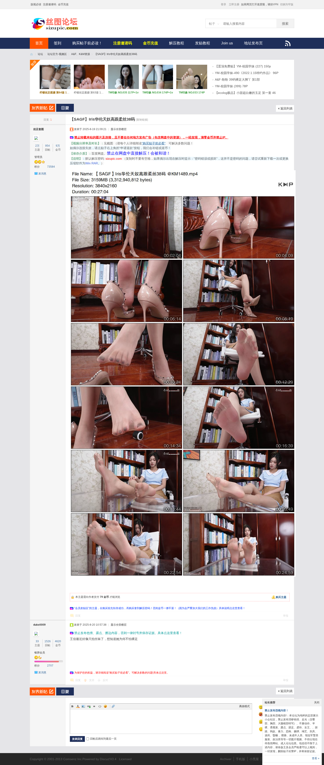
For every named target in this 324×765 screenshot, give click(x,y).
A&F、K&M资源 (80, 54)
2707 (50, 665)
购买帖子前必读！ (87, 43)
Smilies (105, 706)
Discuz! (105, 759)
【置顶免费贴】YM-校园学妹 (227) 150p (243, 66)
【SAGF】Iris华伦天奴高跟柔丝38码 (115, 54)
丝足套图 (38, 129)
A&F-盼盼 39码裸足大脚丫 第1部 (237, 79)
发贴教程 (202, 43)
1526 (48, 641)
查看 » (315, 758)
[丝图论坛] (59, 30)
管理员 (38, 157)
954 (47, 145)
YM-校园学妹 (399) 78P (231, 86)
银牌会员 (39, 652)
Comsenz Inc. (72, 759)
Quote (94, 706)
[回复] (65, 108)
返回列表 (286, 108)
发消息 (42, 173)
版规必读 (36, 4)
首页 (39, 43)
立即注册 (234, 4)
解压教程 (176, 43)
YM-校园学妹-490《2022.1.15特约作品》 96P (246, 73)
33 (37, 641)
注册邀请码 (49, 4)
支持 (92, 680)
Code (100, 706)
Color (78, 706)
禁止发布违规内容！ (277, 710)
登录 (223, 4)
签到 (57, 43)
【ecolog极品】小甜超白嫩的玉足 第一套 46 (245, 93)
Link (89, 706)
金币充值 (63, 4)
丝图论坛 (31, 54)
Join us (227, 43)
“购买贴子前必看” (154, 143)
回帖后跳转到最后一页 (103, 738)
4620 (58, 641)
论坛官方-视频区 (57, 54)
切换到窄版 (286, 4)
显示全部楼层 (119, 129)
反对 (105, 680)
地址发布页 (253, 43)
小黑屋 (254, 759)
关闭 (316, 702)
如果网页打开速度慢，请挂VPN (259, 4)
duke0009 (39, 624)
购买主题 (281, 597)
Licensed (125, 759)
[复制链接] (142, 119)
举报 (285, 615)
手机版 (240, 759)
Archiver (225, 759)
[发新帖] (42, 108)
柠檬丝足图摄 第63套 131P (90, 92)
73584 (51, 166)
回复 (78, 615)
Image (83, 706)
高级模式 (244, 706)
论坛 (40, 54)
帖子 (212, 23)
